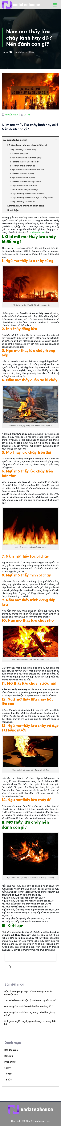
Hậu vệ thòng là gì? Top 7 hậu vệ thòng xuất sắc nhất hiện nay (28, 993)
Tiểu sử (8, 1073)
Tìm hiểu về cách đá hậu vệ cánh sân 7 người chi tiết (30, 1000)
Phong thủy (10, 1061)
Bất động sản (11, 1049)
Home (5, 52)
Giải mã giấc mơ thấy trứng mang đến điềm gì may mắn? (30, 1014)
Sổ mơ (7, 1067)
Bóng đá (8, 1055)
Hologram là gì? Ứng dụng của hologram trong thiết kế (30, 1023)
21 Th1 (27, 114)
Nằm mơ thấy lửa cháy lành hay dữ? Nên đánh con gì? (30, 127)
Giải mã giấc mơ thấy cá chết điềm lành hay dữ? (28, 1006)
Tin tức (13, 52)
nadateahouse (37, 232)
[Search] (9, 966)
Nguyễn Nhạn (11, 114)
